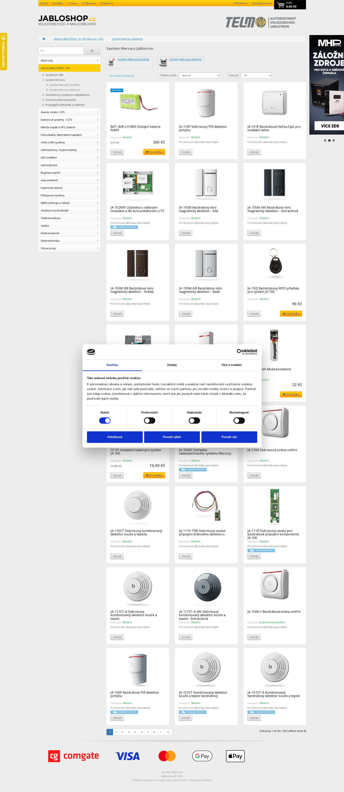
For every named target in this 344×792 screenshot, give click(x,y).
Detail (117, 152)
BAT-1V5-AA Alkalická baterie (269, 369)
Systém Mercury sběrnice (65, 90)
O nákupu (88, 3)
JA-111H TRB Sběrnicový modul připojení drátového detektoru (202, 533)
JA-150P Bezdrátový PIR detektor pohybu (134, 694)
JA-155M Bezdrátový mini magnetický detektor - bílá (198, 209)
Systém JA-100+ (55, 75)
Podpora (106, 3)
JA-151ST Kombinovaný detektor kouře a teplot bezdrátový (203, 694)
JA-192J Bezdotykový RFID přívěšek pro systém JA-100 (273, 290)
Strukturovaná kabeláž (54, 210)
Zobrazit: (234, 75)
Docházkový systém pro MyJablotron (68, 95)
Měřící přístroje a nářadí (55, 203)
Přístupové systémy (53, 195)
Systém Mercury (55, 80)
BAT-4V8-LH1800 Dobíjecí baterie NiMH (135, 128)
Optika (45, 225)
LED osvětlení (49, 157)
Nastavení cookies (201, 780)
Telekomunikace (51, 218)
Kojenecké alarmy (52, 188)
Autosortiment (49, 180)
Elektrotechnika (50, 240)
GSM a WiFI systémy (53, 142)
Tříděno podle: (168, 75)
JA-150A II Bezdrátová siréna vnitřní (273, 611)
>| (168, 732)
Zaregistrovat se (262, 3)
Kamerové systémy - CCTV (56, 119)
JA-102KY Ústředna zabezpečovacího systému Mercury (205, 452)
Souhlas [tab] (112, 365)
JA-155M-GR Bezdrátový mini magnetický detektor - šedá (200, 290)
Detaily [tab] (172, 365)
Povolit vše (229, 437)
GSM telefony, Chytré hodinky (59, 150)
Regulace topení (50, 172)
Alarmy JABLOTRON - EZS (55, 68)
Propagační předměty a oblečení (65, 105)
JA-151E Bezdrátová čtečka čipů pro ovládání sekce (274, 128)
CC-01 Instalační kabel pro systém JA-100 (135, 452)
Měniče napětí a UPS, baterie (58, 127)
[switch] (149, 421)
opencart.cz (150, 780)
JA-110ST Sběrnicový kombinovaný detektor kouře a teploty (136, 533)
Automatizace (49, 165)
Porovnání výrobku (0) (121, 75)
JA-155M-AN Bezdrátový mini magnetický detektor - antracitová (272, 209)
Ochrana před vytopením (61, 100)
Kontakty (57, 3)
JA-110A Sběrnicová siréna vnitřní (272, 450)
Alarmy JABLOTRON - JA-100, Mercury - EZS (78, 39)
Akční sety (47, 60)
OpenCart (177, 772)
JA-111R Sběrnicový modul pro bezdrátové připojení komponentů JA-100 (273, 534)
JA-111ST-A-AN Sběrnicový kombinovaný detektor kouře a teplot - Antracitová (202, 615)
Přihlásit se (240, 3)
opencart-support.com (173, 780)
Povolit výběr (172, 437)
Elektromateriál (50, 233)
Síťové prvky (48, 248)
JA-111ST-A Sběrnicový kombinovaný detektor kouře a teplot (133, 615)
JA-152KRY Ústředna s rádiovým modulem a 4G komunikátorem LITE (137, 209)
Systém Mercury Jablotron (127, 39)
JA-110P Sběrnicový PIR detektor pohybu (203, 128)
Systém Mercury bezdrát (64, 85)
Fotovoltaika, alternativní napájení (61, 135)
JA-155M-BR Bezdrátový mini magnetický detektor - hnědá (131, 290)
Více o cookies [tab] (232, 365)
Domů (44, 3)
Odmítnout (114, 437)
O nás (71, 3)
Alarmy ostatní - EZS (53, 112)
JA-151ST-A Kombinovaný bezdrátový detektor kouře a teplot (273, 694)
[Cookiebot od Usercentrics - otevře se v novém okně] (239, 352)
